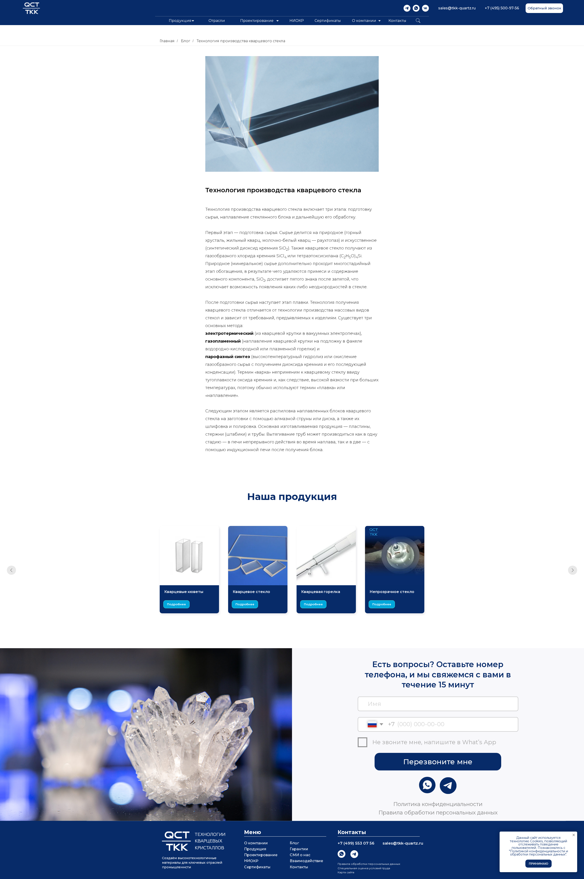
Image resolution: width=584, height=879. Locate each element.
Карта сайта (346, 872)
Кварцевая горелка (320, 592)
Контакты (397, 20)
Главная (167, 41)
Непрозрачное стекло (392, 592)
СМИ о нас (300, 855)
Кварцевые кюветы (183, 592)
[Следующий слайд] (572, 570)
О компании (364, 20)
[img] (407, 8)
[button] (544, 8)
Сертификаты (328, 20)
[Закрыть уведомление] (573, 835)
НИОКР (296, 20)
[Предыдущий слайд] (11, 570)
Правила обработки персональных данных (369, 864)
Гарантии (299, 849)
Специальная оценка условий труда (364, 868)
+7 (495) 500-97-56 (502, 8)
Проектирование (260, 855)
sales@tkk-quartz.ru (457, 8)
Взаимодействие (306, 861)
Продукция (255, 849)
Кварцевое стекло (251, 592)
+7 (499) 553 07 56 (356, 843)
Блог (185, 41)
